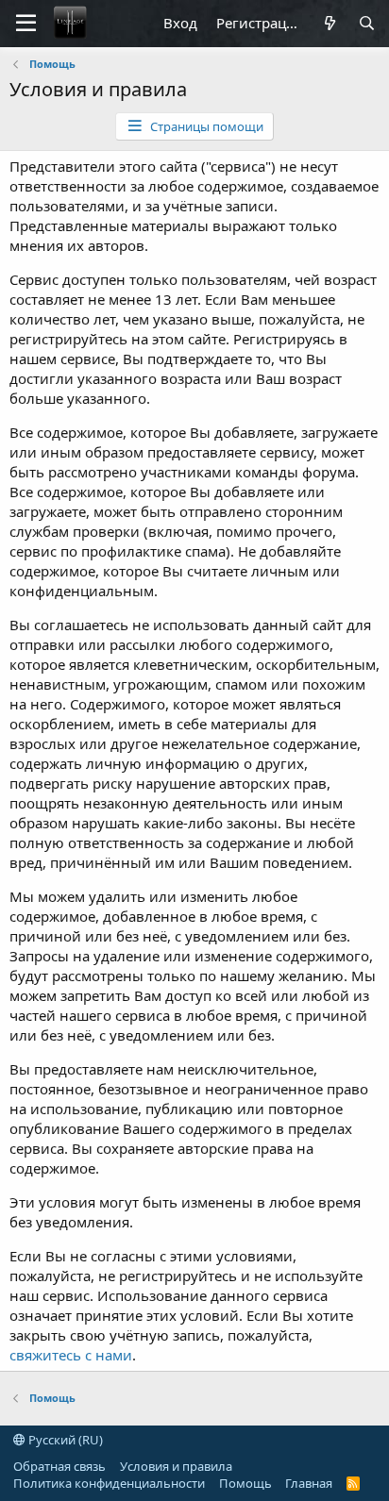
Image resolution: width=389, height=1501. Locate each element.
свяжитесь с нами (70, 1354)
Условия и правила (176, 1466)
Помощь (245, 1483)
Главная (308, 1483)
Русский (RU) (64, 1439)
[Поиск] (366, 23)
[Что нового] (329, 23)
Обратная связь (59, 1466)
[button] (26, 23)
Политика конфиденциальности (109, 1483)
